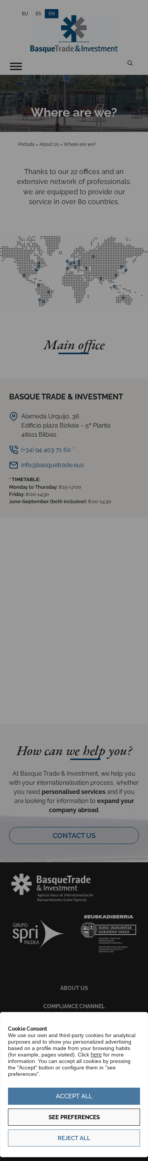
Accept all (74, 1096)
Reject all (74, 1138)
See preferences (74, 1117)
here (96, 1055)
